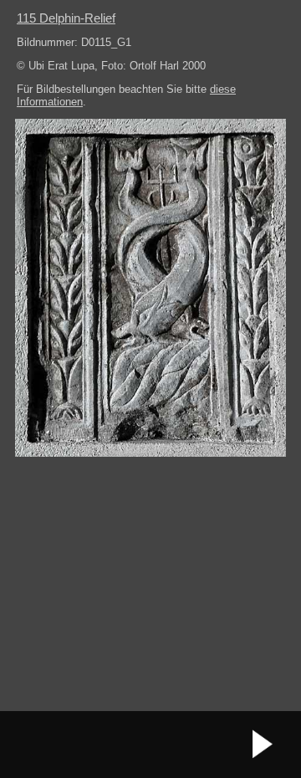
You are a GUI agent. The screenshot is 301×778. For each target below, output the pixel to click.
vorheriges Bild (37, 744)
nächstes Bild (263, 744)
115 (66, 18)
